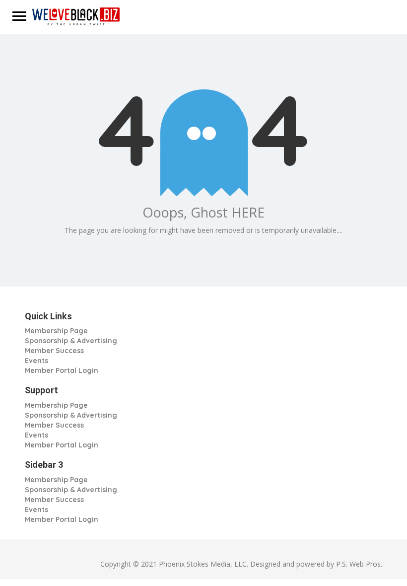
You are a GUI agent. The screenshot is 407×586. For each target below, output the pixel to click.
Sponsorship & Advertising (71, 340)
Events (36, 360)
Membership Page (56, 330)
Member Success (54, 350)
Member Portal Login (61, 370)
